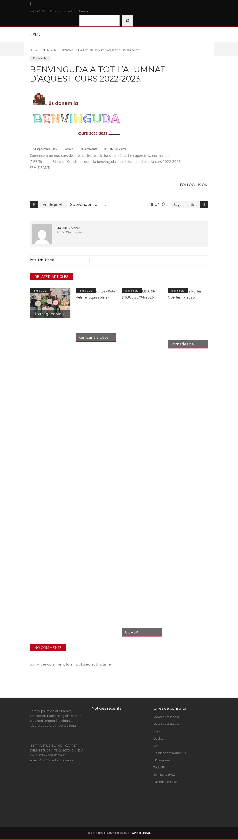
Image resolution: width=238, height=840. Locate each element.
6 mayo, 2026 (121, 812)
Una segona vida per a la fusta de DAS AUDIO (125, 803)
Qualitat (159, 738)
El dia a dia (49, 50)
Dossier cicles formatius (169, 753)
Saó (156, 746)
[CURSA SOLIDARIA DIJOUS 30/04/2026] (142, 462)
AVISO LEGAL (141, 833)
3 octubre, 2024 (122, 743)
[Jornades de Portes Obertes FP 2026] (188, 318)
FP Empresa (161, 760)
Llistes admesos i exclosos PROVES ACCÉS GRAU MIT (126, 780)
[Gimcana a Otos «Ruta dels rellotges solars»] (96, 315)
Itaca (156, 731)
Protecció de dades (62, 11)
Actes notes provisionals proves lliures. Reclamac (127, 756)
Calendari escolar (165, 782)
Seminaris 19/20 (164, 774)
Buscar (83, 11)
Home (34, 50)
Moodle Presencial (166, 717)
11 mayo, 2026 (122, 766)
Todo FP (159, 767)
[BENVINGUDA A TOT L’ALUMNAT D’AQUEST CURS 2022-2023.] (42, 234)
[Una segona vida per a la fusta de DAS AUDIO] (50, 303)
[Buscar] (127, 20)
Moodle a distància (166, 724)
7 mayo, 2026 (121, 789)
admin (69, 149)
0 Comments (89, 149)
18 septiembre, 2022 (45, 149)
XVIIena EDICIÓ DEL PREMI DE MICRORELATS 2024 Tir (124, 731)
